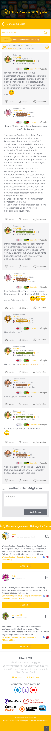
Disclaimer (19, 718)
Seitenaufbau (42, 721)
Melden (11, 102)
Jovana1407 (17, 615)
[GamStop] (42, 708)
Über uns (16, 677)
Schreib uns (33, 677)
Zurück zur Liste (16, 24)
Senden (38, 512)
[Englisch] (19, 69)
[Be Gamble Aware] (10, 708)
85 (47, 577)
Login (23, 45)
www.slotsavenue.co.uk (32, 364)
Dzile (14, 576)
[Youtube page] (33, 690)
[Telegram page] (17, 690)
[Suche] (46, 32)
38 (47, 535)
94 (47, 616)
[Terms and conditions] (34, 701)
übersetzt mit (35, 69)
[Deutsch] (26, 69)
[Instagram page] (25, 690)
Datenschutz (30, 718)
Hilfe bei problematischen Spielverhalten (19, 721)
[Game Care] (13, 701)
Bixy (14, 534)
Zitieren (25, 102)
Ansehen (24, 566)
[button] (46, 557)
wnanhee (17, 57)
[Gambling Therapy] (28, 708)
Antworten (41, 101)
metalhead (17, 110)
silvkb (15, 380)
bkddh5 (16, 316)
